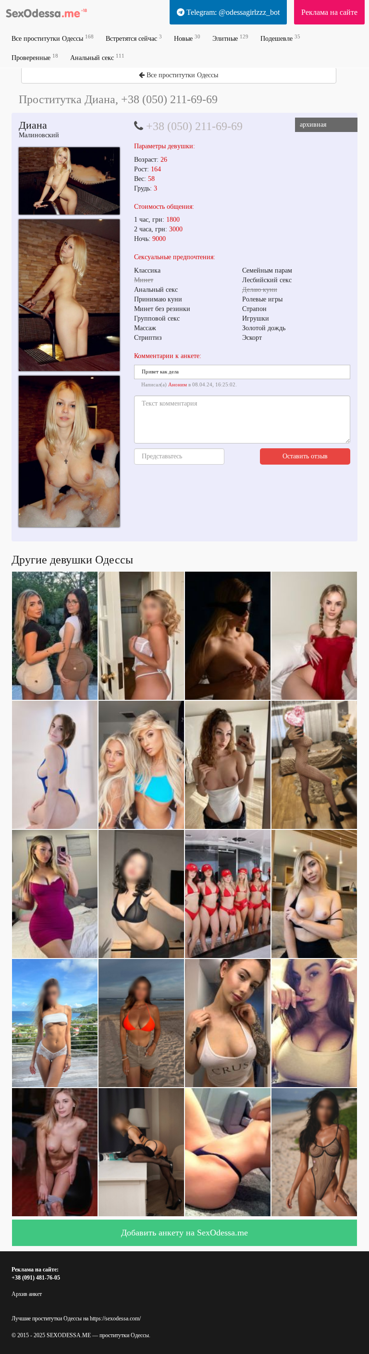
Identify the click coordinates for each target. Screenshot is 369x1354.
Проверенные (35, 57)
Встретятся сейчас (134, 38)
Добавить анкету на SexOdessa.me (184, 1232)
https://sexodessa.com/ (115, 1318)
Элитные (230, 38)
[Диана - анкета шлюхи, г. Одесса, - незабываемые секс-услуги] (69, 180)
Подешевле (280, 38)
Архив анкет (27, 1294)
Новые (187, 38)
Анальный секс (97, 57)
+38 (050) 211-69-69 (194, 126)
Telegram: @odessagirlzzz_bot (232, 12)
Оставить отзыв (305, 456)
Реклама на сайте (329, 12)
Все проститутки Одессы (53, 38)
